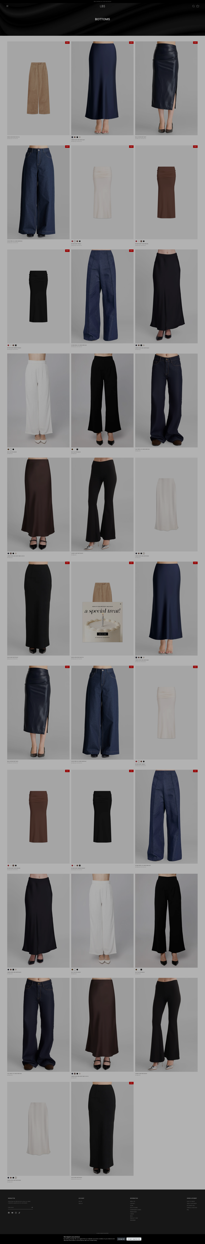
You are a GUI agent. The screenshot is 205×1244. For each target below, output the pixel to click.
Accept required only (134, 1239)
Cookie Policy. (93, 1240)
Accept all (121, 1239)
